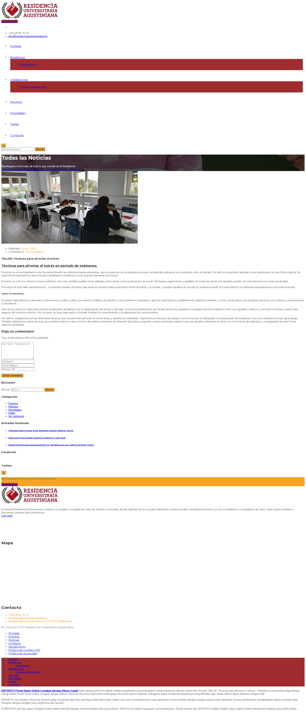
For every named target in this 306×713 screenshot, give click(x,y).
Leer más (6, 515)
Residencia (17, 57)
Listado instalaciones (33, 87)
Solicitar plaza (9, 21)
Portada (15, 46)
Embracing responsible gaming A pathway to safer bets (37, 438)
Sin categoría (16, 416)
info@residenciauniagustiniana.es (27, 36)
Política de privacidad (22, 653)
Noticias (13, 406)
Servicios (16, 102)
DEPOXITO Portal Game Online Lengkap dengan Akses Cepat (39, 690)
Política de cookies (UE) (24, 650)
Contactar (17, 135)
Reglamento (27, 64)
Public (11, 413)
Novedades (15, 409)
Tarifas (14, 124)
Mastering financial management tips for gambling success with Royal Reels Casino (51, 445)
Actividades (18, 113)
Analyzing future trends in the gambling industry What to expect (40, 431)
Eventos (13, 403)
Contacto (14, 643)
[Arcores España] (28, 535)
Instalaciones (19, 79)
